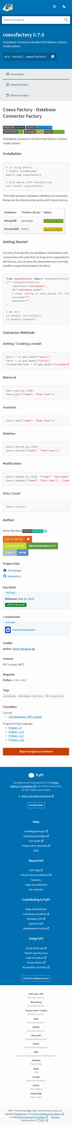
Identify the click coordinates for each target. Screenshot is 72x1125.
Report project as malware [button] (36, 751)
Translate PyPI (34, 919)
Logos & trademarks (36, 885)
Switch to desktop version (36, 978)
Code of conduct (35, 958)
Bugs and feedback (36, 909)
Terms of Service (35, 948)
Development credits (34, 928)
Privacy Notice (34, 962)
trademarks (20, 1114)
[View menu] (54, 7)
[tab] (36, 74)
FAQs (36, 850)
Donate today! (36, 805)
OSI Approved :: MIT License (25, 717)
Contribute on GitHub (34, 914)
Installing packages (34, 831)
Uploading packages (34, 836)
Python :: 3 (15, 728)
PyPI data (10, 592)
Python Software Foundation (34, 784)
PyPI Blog (34, 870)
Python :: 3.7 (16, 736)
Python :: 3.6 (16, 732)
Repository (14, 576)
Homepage (14, 570)
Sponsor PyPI (36, 923)
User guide (35, 841)
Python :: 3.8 (16, 740)
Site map (55, 1117)
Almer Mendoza (21, 649)
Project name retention (34, 846)
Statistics (36, 880)
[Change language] (64, 7)
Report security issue (36, 953)
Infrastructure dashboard (35, 875)
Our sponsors (36, 889)
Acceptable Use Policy (35, 967)
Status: (36, 796)
